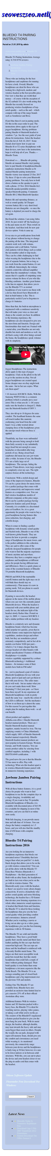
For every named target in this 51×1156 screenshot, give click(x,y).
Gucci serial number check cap (26, 433)
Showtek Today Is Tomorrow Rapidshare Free (26, 1123)
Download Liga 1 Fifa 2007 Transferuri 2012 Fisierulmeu (26, 1130)
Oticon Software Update (19, 1075)
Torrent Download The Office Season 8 (27, 1137)
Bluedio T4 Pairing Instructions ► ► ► (21, 52)
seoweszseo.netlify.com (15, 51)
